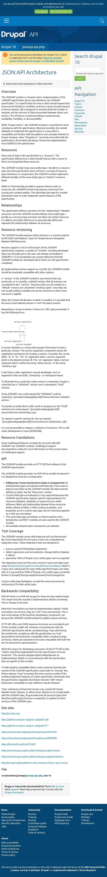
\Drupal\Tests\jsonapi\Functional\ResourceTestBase (33, 566)
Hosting (32, 820)
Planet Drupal (8, 814)
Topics (78, 104)
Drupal (44, 870)
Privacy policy (8, 855)
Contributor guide (37, 823)
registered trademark (65, 870)
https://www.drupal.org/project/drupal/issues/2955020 (29, 732)
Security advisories (10, 823)
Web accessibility (10, 842)
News (4, 810)
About (4, 838)
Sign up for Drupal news (13, 820)
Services (79, 128)
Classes (78, 107)
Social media (7, 817)
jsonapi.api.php (33, 47)
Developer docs (62, 820)
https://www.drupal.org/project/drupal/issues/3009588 (29, 738)
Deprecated (80, 125)
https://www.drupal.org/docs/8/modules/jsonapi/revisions (30, 750)
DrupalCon (33, 829)
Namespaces (81, 122)
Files (77, 119)
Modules (85, 817)
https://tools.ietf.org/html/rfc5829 (18, 744)
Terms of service (9, 852)
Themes (85, 820)
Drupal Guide (61, 814)
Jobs (3, 826)
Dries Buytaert (88, 870)
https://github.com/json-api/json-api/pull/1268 (24, 719)
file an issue (58, 786)
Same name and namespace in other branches (29, 83)
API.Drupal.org (62, 823)
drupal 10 (8, 47)
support (14, 789)
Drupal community (14, 792)
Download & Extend (91, 810)
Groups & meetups (37, 826)
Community (34, 810)
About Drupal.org (10, 848)
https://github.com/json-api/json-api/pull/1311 (24, 725)
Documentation (63, 810)
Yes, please (41, 11)
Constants (80, 113)
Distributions (87, 823)
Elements (79, 131)
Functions (79, 110)
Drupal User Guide (64, 817)
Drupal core (87, 814)
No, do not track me (61, 11)
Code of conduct (36, 832)
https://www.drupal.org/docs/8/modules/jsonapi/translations (32, 756)
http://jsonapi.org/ (10, 713)
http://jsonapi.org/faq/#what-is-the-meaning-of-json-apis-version (34, 763)
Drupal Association (11, 845)
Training (32, 817)
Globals (78, 116)
